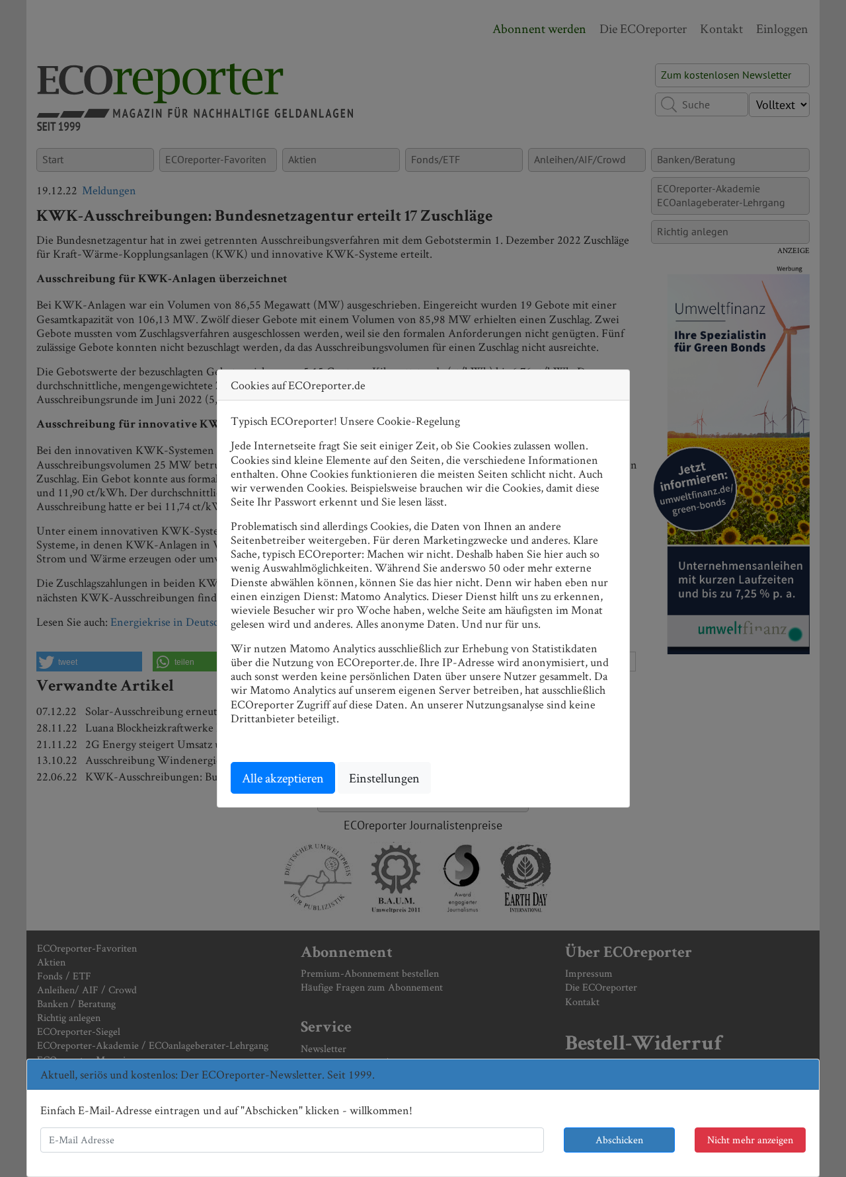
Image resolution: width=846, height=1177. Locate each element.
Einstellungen (384, 777)
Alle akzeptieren (283, 777)
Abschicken (619, 1140)
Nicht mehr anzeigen (750, 1140)
